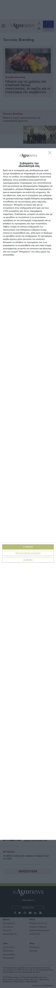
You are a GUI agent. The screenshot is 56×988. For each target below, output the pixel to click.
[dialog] (28, 494)
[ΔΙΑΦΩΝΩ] (50, 153)
